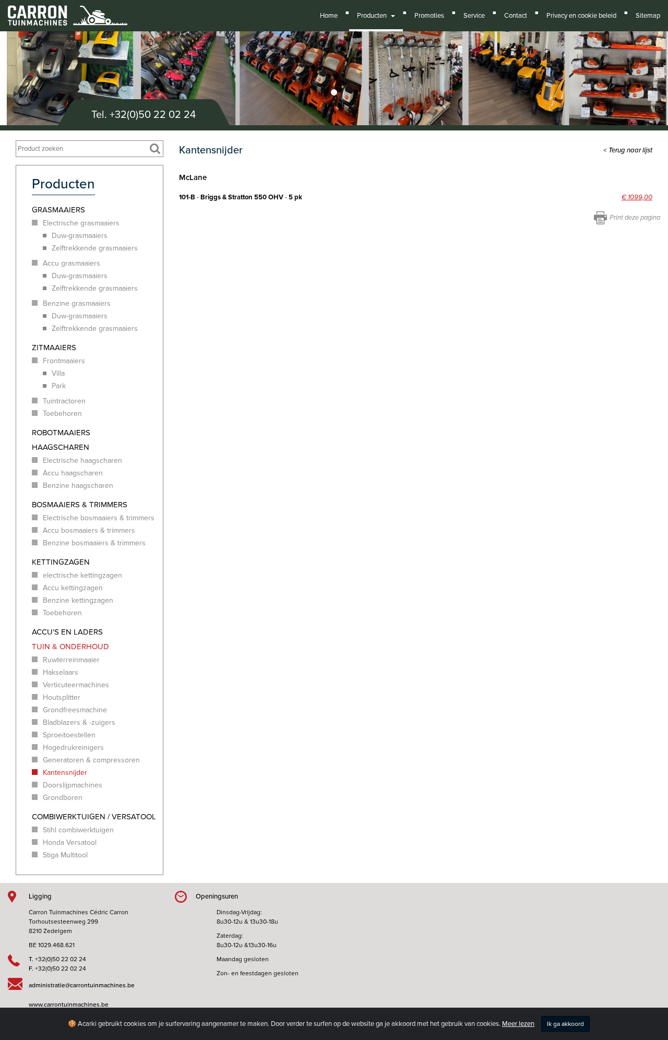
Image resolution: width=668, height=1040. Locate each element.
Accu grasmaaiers (71, 263)
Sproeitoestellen (69, 735)
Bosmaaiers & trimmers (79, 504)
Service (474, 15)
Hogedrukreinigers (73, 747)
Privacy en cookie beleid (581, 15)
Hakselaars (60, 672)
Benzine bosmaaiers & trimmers (94, 543)
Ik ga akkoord (565, 1023)
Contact (515, 15)
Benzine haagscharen (78, 485)
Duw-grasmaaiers (80, 235)
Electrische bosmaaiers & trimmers (98, 517)
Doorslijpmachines (72, 785)
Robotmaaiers (61, 432)
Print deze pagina (635, 217)
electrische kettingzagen (82, 575)
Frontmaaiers (64, 360)
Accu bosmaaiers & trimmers (89, 530)
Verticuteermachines (76, 684)
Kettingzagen (61, 562)
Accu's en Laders (67, 632)
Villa (58, 373)
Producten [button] (373, 15)
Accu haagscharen (73, 473)
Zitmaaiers (54, 347)
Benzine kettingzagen (78, 600)
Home (329, 15)
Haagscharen (60, 447)
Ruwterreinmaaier (71, 659)
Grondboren (62, 797)
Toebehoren (62, 413)
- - (240, 197)
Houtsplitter (61, 697)
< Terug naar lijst (627, 150)
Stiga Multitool (65, 855)
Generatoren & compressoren (91, 760)
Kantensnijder (65, 772)
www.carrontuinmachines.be (69, 1004)
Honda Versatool (70, 842)
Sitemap (648, 15)
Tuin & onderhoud (70, 646)
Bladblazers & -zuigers (79, 722)
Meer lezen (518, 1024)
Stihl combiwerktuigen (78, 830)
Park (59, 385)
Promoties (429, 15)
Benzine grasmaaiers (77, 303)
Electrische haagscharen (82, 460)
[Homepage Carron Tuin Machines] (67, 10)
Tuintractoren (64, 401)
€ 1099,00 (637, 197)
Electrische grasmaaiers (81, 223)
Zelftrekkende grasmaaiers (95, 248)
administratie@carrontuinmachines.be (82, 985)
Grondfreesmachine (75, 710)
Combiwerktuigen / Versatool (94, 816)
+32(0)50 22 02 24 (153, 115)
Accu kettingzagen (73, 587)
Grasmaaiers (58, 209)
